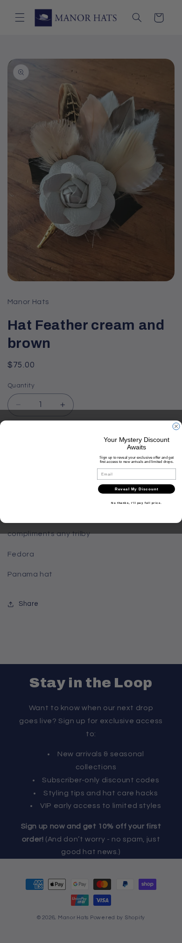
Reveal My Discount (137, 489)
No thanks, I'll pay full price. (136, 502)
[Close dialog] (176, 426)
